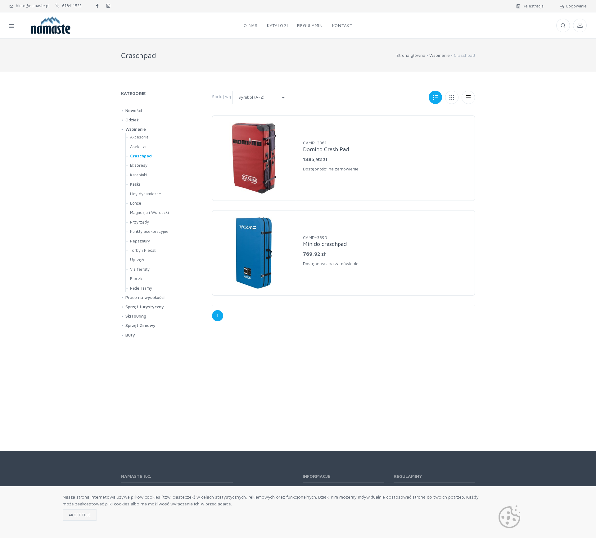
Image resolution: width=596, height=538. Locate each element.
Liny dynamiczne (145, 193)
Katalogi (277, 25)
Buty (130, 334)
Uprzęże (138, 259)
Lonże (135, 203)
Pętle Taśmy (141, 288)
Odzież (132, 119)
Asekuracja (140, 146)
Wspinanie (439, 55)
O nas (251, 25)
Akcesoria (139, 136)
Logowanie (575, 5)
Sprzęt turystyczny (144, 306)
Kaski (135, 184)
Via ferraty (140, 269)
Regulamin (310, 25)
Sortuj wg (221, 96)
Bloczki (136, 278)
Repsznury (140, 240)
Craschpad (141, 155)
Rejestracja (532, 5)
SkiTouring (135, 316)
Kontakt (342, 25)
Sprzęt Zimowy (140, 325)
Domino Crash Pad (326, 149)
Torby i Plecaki (143, 250)
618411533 (71, 5)
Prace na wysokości (145, 297)
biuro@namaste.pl (31, 5)
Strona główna (410, 55)
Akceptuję (80, 515)
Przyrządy (139, 221)
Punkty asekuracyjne (149, 231)
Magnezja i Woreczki (149, 212)
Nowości (133, 110)
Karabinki (138, 174)
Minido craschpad (325, 244)
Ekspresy (138, 165)
